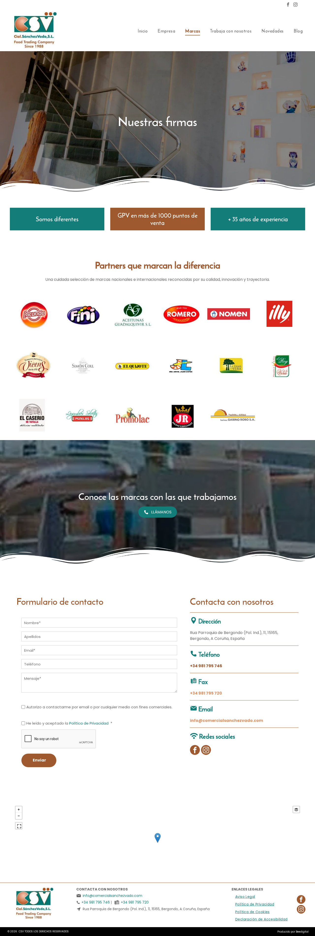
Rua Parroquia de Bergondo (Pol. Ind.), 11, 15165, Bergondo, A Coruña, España (146, 908)
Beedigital (302, 932)
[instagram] (295, 5)
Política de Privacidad (89, 723)
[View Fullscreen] (19, 826)
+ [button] (19, 809)
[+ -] (157, 843)
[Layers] (296, 809)
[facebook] (288, 5)
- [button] (19, 816)
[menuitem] (143, 30)
